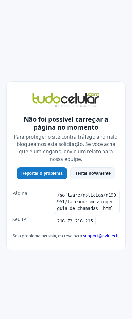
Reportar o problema (41, 173)
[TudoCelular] (66, 100)
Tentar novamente (93, 173)
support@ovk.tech (101, 236)
